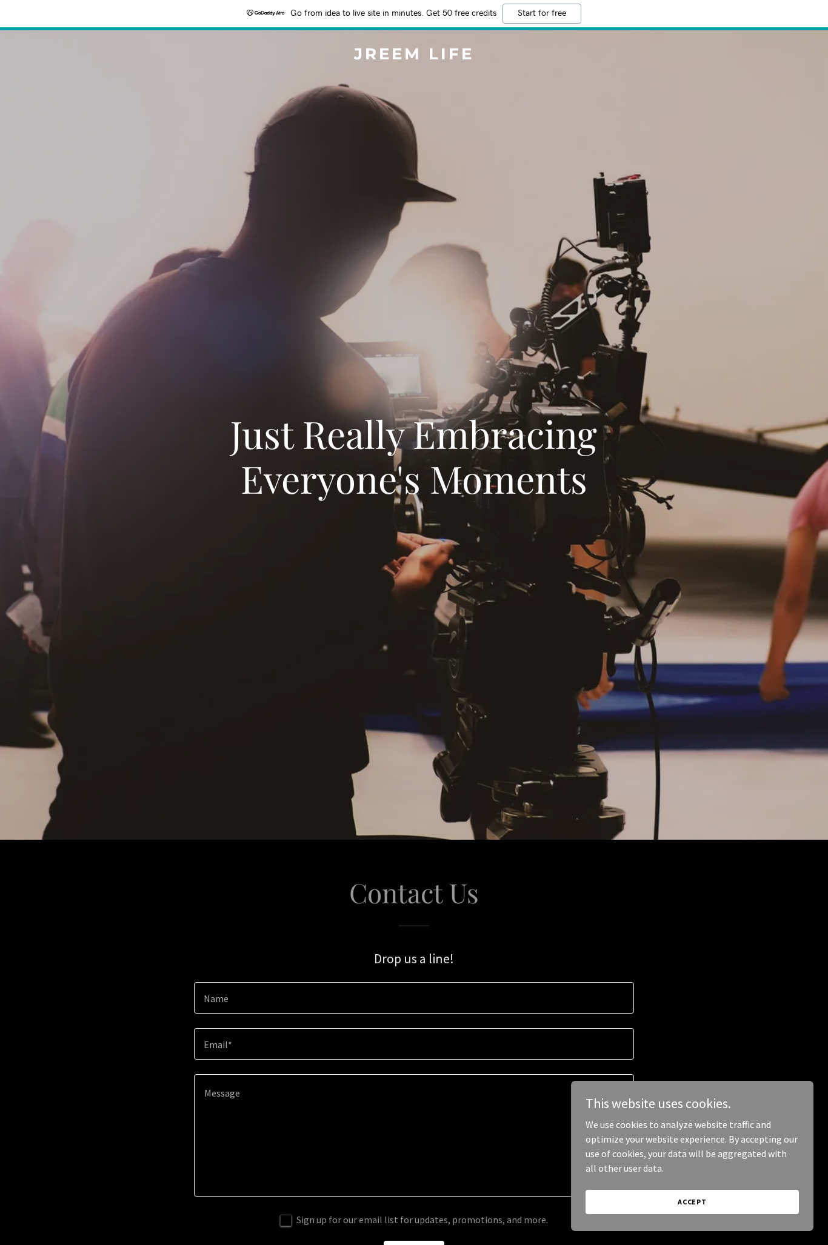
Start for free (542, 13)
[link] (414, 56)
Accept (692, 1201)
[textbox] (413, 998)
